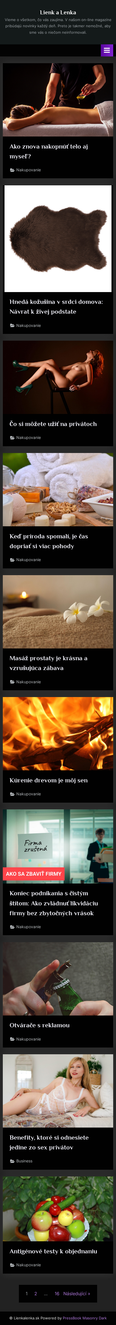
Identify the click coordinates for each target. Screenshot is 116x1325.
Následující (74, 1293)
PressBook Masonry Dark (85, 1318)
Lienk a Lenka (58, 12)
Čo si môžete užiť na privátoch (53, 423)
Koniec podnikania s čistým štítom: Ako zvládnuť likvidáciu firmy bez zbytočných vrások (54, 902)
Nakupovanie (28, 170)
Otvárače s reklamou (40, 1025)
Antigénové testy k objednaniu (53, 1251)
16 (57, 1293)
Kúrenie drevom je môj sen (49, 780)
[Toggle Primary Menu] (107, 50)
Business (24, 1161)
